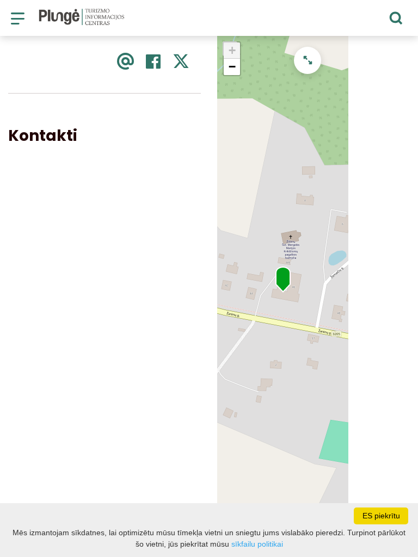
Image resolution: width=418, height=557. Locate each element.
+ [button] (232, 50)
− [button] (232, 66)
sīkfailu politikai (257, 544)
